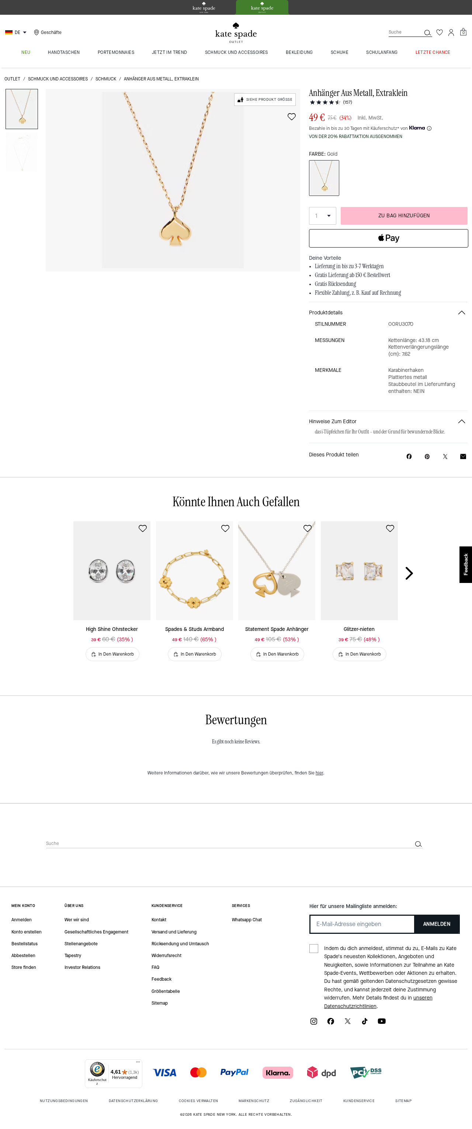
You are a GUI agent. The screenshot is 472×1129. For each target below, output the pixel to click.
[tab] (204, 7)
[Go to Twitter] (347, 1024)
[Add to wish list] (292, 117)
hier (319, 773)
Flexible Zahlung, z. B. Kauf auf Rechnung (358, 293)
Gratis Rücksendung (335, 284)
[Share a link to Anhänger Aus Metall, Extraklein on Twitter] (445, 456)
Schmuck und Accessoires (58, 79)
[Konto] (451, 32)
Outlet (12, 79)
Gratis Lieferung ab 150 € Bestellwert (352, 275)
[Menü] (137, 1063)
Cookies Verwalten (198, 1100)
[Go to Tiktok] (364, 1024)
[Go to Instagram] (313, 1024)
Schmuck (106, 79)
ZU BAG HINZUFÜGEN (404, 215)
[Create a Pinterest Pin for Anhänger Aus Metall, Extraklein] (427, 456)
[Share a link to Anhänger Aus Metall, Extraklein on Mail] (463, 456)
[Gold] (324, 178)
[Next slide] (415, 573)
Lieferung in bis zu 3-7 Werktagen (349, 266)
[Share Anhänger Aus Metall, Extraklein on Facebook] (409, 456)
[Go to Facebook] (330, 1024)
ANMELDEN (436, 924)
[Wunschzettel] (439, 32)
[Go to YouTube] (381, 1024)
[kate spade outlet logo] (236, 33)
